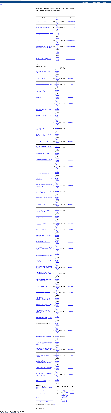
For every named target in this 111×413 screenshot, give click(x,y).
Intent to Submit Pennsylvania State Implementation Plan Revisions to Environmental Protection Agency (43, 280)
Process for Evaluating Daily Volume (41, 229)
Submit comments (72, 21)
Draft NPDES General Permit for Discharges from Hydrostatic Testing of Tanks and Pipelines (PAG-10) (43, 27)
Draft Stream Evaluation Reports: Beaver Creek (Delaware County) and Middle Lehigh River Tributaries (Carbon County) (44, 349)
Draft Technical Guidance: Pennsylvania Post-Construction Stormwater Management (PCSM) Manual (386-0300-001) (44, 318)
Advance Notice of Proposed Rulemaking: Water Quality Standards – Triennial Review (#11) (43, 135)
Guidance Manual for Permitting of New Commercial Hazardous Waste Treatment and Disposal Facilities (43, 292)
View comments (68, 21)
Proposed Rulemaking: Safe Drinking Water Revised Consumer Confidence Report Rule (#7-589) (43, 141)
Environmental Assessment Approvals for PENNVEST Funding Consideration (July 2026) (43, 78)
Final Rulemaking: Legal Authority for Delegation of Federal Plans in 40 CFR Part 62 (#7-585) (44, 204)
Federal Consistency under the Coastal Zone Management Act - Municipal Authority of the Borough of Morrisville (44, 84)
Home (1, 4)
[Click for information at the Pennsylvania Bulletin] (57, 23)
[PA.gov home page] (55, 1)
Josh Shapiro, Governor (85, 2)
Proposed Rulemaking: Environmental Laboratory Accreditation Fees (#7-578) (42, 154)
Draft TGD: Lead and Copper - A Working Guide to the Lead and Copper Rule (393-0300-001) (43, 381)
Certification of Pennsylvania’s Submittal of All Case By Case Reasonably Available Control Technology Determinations (43, 355)
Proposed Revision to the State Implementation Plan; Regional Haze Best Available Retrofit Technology (43, 286)
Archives (54, 404)
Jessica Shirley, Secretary (96, 2)
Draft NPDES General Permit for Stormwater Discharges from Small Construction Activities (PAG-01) (43, 21)
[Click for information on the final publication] (64, 390)
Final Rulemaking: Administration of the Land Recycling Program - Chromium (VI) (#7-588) (43, 390)
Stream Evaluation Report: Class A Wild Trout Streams (43, 398)
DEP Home (105, 2)
